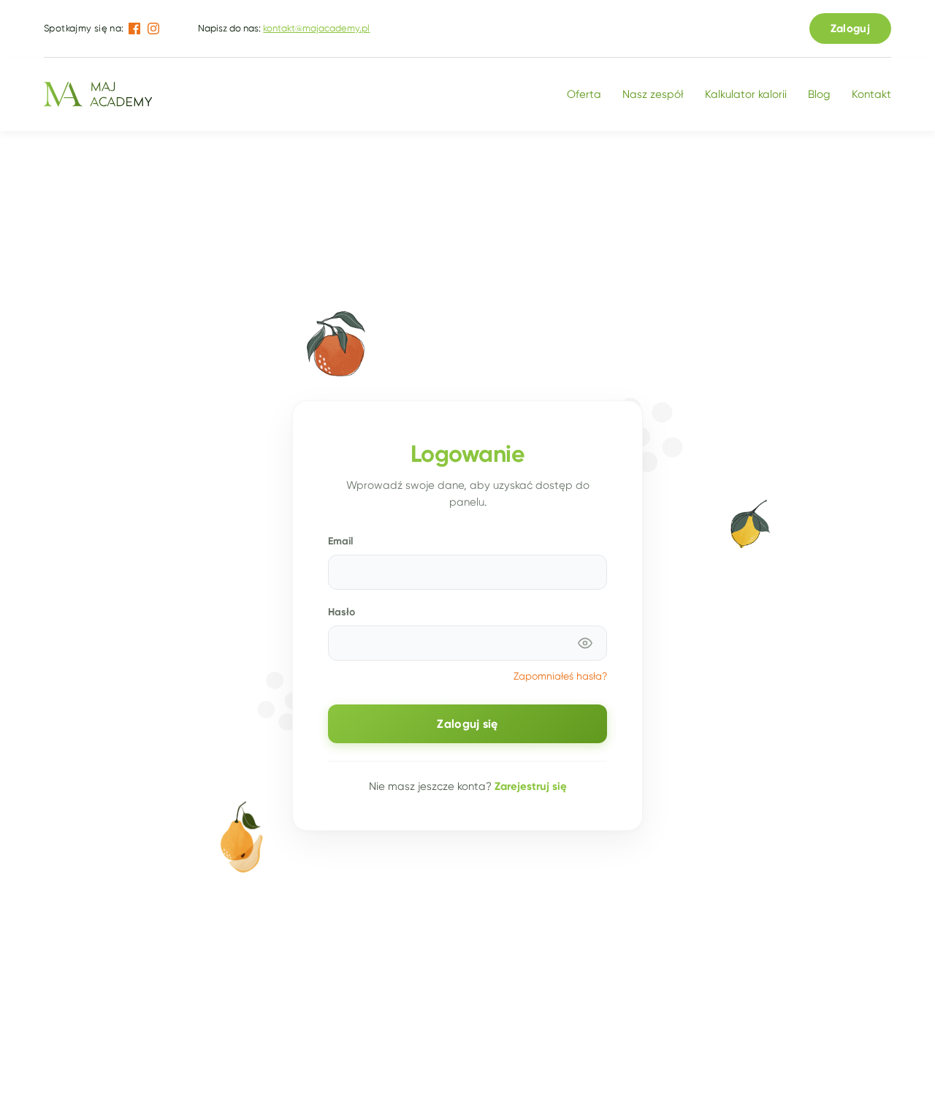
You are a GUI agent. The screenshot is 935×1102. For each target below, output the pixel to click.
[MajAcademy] (98, 94)
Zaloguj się (467, 724)
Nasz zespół (653, 94)
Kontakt (871, 94)
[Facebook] (134, 28)
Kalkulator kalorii (746, 94)
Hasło (341, 611)
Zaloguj (850, 28)
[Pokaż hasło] (585, 643)
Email (340, 540)
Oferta (584, 94)
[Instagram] (153, 28)
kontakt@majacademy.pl (316, 28)
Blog (819, 94)
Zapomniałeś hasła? (560, 676)
